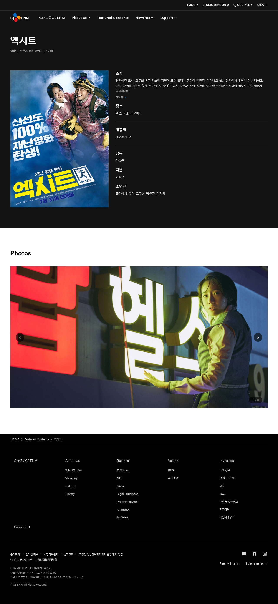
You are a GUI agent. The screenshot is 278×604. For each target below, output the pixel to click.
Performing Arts (127, 502)
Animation (123, 509)
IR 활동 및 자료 (228, 478)
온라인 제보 (32, 554)
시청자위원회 (51, 554)
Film (119, 478)
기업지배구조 (227, 517)
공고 (222, 494)
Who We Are (73, 470)
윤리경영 (173, 478)
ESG (171, 470)
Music (121, 486)
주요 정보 (225, 470)
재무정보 (224, 509)
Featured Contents (37, 439)
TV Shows (123, 470)
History (70, 494)
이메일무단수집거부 (21, 559)
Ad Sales (122, 517)
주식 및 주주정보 (229, 502)
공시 (222, 486)
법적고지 (68, 554)
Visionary (71, 478)
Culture (70, 486)
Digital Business (127, 494)
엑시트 (57, 439)
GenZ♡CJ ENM (25, 461)
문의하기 (15, 554)
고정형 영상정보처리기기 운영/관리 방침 (101, 554)
